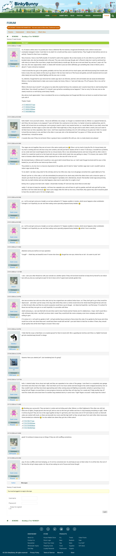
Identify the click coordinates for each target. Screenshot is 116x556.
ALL (60, 537)
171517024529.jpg (29, 428)
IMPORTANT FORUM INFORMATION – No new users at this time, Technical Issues (33, 27)
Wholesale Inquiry (33, 546)
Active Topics (31, 32)
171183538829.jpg (29, 111)
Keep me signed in (16, 507)
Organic (71, 548)
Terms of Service (49, 552)
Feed (61, 546)
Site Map (30, 548)
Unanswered (20, 32)
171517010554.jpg (29, 423)
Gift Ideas (82, 546)
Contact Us (31, 540)
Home (47, 15)
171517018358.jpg (29, 425)
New (60, 540)
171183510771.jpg (29, 105)
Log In (105, 512)
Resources (97, 15)
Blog (72, 15)
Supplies (71, 546)
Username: (12, 498)
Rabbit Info (63, 15)
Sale (80, 540)
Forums (10, 32)
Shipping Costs (48, 546)
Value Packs (83, 537)
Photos (80, 15)
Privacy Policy (34, 552)
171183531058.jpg (29, 109)
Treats (71, 537)
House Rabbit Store (50, 537)
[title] (113, 16)
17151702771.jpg (28, 421)
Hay (60, 543)
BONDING (15, 36)
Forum (106, 15)
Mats (70, 543)
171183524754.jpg (29, 107)
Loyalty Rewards (49, 548)
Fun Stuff (81, 543)
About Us (30, 537)
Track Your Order (49, 543)
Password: (12, 503)
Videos (87, 15)
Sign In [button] (113, 2)
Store (54, 15)
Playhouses (63, 548)
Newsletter (31, 543)
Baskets (71, 540)
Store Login (47, 540)
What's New (42, 32)
